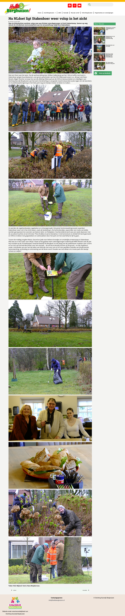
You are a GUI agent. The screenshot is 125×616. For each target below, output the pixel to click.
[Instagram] (75, 5)
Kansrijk (65, 12)
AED (59, 12)
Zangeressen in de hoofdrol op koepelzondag (110, 37)
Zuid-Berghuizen (49, 12)
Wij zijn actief (75, 12)
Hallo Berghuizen (87, 12)
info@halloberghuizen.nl (57, 600)
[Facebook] (70, 5)
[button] (103, 73)
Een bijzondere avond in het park (110, 63)
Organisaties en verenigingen (104, 12)
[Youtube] (79, 5)
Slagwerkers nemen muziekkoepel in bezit (110, 28)
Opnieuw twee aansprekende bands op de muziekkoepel (109, 55)
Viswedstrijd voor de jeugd (110, 45)
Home (39, 12)
